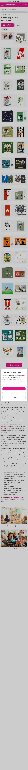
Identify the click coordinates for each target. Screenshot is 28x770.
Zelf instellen (14, 393)
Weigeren (14, 397)
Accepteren (14, 389)
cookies (23, 375)
